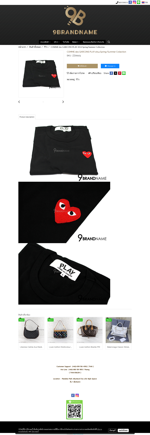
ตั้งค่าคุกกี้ (112, 430)
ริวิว (77, 79)
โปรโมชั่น (66, 42)
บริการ (56, 42)
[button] (109, 42)
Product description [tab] (26, 117)
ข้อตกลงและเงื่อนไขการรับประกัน (93, 42)
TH (146, 2)
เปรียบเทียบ (96, 73)
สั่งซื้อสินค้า (83, 66)
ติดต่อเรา (75, 42)
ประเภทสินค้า (44, 42)
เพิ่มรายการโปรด (77, 73)
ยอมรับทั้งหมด (123, 430)
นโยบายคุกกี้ (35, 431)
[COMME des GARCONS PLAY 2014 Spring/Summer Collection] (41, 74)
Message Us (111, 66)
